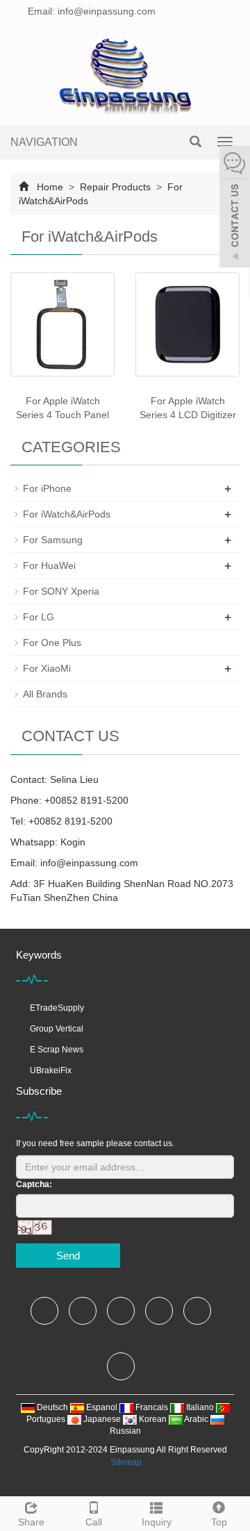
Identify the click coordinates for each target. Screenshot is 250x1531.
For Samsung (53, 539)
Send (68, 1255)
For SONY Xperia (61, 591)
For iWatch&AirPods (66, 514)
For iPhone (47, 488)
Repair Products (115, 186)
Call (93, 1522)
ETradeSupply (57, 1008)
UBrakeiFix (51, 1070)
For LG (38, 616)
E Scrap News (56, 1049)
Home (50, 186)
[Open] (234, 208)
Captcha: (34, 1184)
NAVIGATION (44, 142)
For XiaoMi (47, 668)
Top (219, 1522)
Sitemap (126, 1462)
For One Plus (52, 642)
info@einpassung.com (89, 862)
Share (31, 1522)
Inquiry (157, 1522)
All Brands (45, 694)
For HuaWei (49, 565)
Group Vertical (56, 1029)
